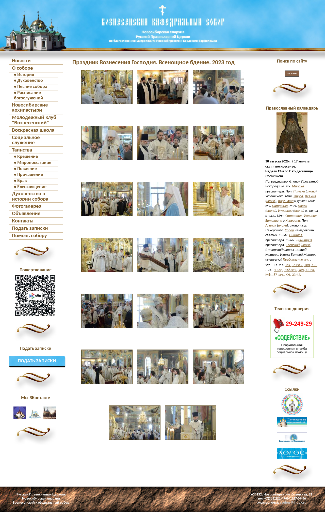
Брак (22, 181)
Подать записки (30, 228)
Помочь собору (29, 235)
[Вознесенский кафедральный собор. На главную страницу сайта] (33, 47)
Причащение (30, 175)
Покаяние (27, 169)
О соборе (22, 68)
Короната (286, 201)
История (25, 75)
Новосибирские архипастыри (30, 107)
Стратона (293, 216)
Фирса (298, 196)
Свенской (293, 245)
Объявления (26, 213)
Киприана (292, 221)
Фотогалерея (26, 206)
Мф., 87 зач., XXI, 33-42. (283, 275)
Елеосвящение (31, 187)
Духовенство (30, 81)
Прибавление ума (296, 260)
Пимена (299, 191)
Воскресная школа (33, 130)
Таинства (22, 150)
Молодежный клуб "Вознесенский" (34, 120)
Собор (289, 230)
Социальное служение (26, 140)
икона (311, 191)
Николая (295, 235)
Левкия (310, 196)
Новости (21, 61)
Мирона (298, 186)
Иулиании (285, 211)
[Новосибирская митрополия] (292, 414)
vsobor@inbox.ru (293, 502)
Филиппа (310, 216)
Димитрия (304, 240)
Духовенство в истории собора (30, 196)
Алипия (270, 226)
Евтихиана (273, 221)
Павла (302, 206)
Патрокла (280, 206)
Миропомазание (34, 163)
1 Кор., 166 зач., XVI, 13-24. (294, 270)
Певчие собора (32, 87)
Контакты (23, 221)
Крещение (27, 157)
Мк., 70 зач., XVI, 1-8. (301, 265)
